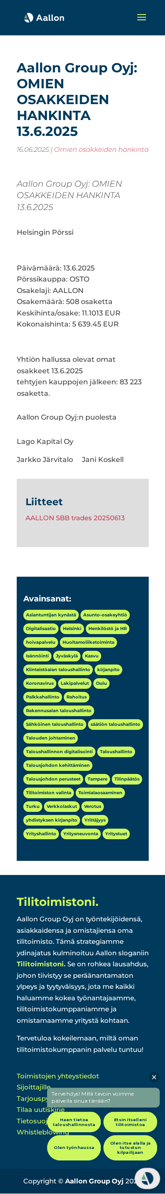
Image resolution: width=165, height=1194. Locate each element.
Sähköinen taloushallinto (55, 724)
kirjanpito (108, 669)
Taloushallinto (116, 752)
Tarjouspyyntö (40, 1098)
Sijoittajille (34, 1087)
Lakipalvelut (75, 683)
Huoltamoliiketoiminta (88, 642)
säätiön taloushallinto (115, 724)
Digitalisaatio (41, 628)
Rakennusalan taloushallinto (59, 710)
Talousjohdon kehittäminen (58, 765)
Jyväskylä (67, 656)
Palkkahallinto (42, 697)
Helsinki (72, 628)
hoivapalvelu (40, 642)
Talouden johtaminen (50, 738)
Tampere (97, 779)
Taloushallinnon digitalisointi (59, 752)
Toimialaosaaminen (100, 793)
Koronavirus (40, 683)
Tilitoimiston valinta (48, 793)
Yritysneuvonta (80, 834)
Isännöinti (37, 656)
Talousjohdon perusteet (53, 779)
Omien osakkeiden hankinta (101, 149)
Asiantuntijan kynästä (51, 615)
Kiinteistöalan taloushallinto (58, 669)
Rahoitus (76, 697)
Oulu (101, 683)
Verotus (92, 806)
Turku (33, 806)
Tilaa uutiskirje (41, 1109)
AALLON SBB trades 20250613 (75, 518)
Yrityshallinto (41, 834)
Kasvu (92, 656)
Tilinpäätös (126, 779)
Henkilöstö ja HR (107, 628)
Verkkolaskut (62, 806)
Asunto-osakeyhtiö (105, 615)
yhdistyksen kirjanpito (51, 820)
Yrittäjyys (95, 820)
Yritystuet (116, 834)
